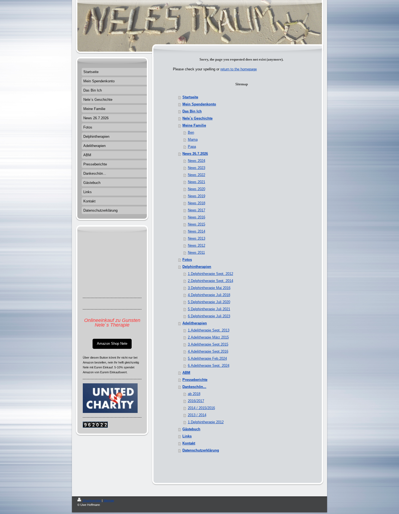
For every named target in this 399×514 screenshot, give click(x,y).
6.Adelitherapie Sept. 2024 (208, 365)
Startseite (190, 97)
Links (187, 436)
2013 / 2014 (197, 415)
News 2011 (196, 252)
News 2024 (196, 161)
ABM (186, 373)
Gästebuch (191, 429)
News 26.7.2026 (195, 154)
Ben (191, 132)
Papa (192, 147)
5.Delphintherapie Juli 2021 (209, 309)
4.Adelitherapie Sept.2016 (208, 351)
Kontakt (188, 443)
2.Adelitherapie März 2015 (208, 337)
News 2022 (196, 175)
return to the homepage (238, 69)
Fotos (187, 260)
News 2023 (196, 168)
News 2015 (196, 224)
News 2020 (196, 189)
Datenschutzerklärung (200, 450)
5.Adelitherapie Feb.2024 (207, 358)
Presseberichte (194, 380)
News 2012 (196, 245)
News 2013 (196, 238)
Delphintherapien (196, 267)
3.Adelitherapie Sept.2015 (208, 344)
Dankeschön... (194, 387)
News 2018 (196, 203)
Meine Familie (194, 125)
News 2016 (196, 217)
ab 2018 (194, 394)
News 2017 (196, 210)
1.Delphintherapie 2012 (206, 422)
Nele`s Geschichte (197, 118)
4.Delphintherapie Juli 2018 (209, 295)
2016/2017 (196, 401)
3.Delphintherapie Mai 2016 (209, 288)
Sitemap (108, 500)
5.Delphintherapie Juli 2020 (209, 302)
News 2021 (196, 182)
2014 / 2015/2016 (201, 408)
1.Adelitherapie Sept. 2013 (208, 330)
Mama (193, 139)
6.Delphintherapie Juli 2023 (209, 316)
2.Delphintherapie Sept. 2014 (210, 281)
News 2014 (196, 231)
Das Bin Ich (192, 111)
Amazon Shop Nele (112, 343)
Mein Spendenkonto (199, 104)
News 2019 (196, 196)
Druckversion (92, 500)
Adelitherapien (194, 323)
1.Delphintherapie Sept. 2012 (210, 274)
